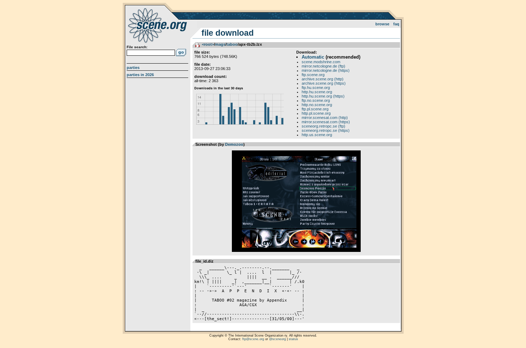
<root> (208, 44)
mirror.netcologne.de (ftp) (323, 66)
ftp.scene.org (313, 75)
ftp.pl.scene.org (315, 109)
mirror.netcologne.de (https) (326, 70)
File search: (137, 47)
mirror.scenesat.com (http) (325, 117)
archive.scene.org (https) (324, 83)
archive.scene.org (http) (323, 79)
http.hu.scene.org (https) (323, 96)
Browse (382, 24)
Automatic (313, 57)
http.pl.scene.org (316, 113)
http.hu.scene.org (317, 92)
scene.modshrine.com (321, 62)
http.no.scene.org (317, 105)
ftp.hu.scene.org (316, 87)
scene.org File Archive (158, 25)
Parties (133, 67)
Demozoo (234, 144)
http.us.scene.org (317, 135)
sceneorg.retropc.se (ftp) (323, 126)
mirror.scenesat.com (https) (326, 122)
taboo (232, 44)
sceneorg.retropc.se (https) (326, 130)
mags (220, 44)
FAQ (396, 24)
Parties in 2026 (140, 75)
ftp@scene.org (253, 339)
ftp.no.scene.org (316, 100)
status (293, 339)
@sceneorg (277, 339)
